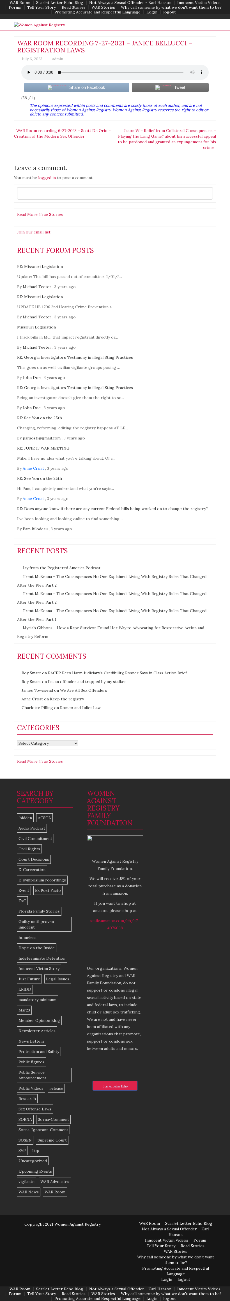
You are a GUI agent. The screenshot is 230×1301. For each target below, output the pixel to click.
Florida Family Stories (39, 911)
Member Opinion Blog (39, 1020)
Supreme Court (52, 1140)
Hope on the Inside (37, 947)
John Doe (32, 377)
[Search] (207, 193)
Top (35, 1150)
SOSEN (25, 1140)
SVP (22, 1150)
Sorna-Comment (53, 1119)
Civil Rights (29, 848)
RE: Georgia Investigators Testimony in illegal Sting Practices (75, 357)
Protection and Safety (39, 1051)
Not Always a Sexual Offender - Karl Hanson (130, 3)
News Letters (31, 1041)
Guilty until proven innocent (36, 924)
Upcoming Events (35, 1171)
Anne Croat (33, 468)
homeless (27, 937)
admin (57, 58)
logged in (47, 177)
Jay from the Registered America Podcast (61, 567)
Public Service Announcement (32, 1075)
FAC (22, 900)
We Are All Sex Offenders (83, 690)
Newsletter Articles (37, 1030)
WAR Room (20, 3)
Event (24, 890)
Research (27, 1098)
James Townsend (37, 690)
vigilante (26, 1181)
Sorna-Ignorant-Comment (43, 1129)
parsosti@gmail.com (42, 438)
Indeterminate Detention (42, 958)
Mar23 (24, 1010)
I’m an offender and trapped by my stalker (87, 681)
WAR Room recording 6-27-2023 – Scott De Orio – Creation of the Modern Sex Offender (62, 133)
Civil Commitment (35, 838)
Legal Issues (57, 978)
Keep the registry (67, 699)
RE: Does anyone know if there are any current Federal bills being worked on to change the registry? (112, 508)
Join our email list (33, 232)
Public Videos (31, 1088)
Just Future (29, 978)
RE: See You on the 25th (39, 417)
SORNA (25, 1119)
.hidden (25, 817)
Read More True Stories (40, 214)
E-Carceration (32, 869)
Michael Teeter (37, 286)
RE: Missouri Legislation (40, 266)
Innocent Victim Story (39, 968)
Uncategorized (33, 1160)
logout (169, 12)
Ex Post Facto (48, 890)
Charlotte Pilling (37, 707)
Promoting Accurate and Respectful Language (97, 12)
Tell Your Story (41, 7)
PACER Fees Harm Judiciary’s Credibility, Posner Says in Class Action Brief (117, 672)
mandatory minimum (37, 999)
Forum (15, 7)
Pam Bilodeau (35, 528)
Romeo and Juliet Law (80, 707)
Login (151, 12)
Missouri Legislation (36, 327)
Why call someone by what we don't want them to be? (171, 7)
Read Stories (74, 7)
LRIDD (25, 989)
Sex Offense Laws (35, 1109)
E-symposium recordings (42, 880)
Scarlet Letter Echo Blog (59, 3)
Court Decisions (34, 859)
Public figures (31, 1061)
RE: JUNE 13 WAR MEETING (43, 448)
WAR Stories (103, 7)
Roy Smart (31, 672)
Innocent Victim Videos (198, 3)
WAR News (29, 1191)
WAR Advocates (54, 1181)
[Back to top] (214, 1285)
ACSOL (44, 817)
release (56, 1088)
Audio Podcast (32, 828)
